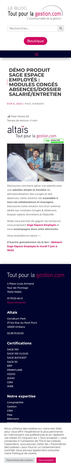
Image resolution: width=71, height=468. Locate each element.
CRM (10, 382)
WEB (10, 386)
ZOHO (11, 378)
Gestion (12, 406)
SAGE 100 (12, 349)
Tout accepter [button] (46, 460)
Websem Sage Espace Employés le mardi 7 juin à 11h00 (34, 246)
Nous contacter (16, 302)
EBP (9, 365)
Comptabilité (15, 402)
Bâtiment (13, 418)
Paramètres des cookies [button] (19, 460)
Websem (38, 103)
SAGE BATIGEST (17, 357)
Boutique (35, 41)
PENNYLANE (14, 369)
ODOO (11, 374)
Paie (28, 103)
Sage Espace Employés (42, 225)
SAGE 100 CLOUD (17, 353)
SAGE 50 (12, 361)
